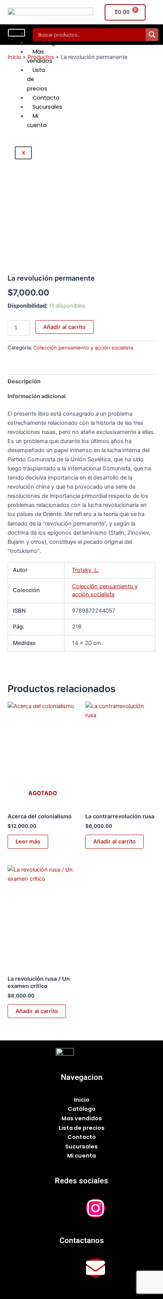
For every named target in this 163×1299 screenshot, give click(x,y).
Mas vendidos (39, 56)
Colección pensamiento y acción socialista (83, 348)
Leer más (28, 841)
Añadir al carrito (64, 327)
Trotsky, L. (85, 570)
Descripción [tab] (24, 381)
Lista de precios (82, 1128)
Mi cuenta (37, 120)
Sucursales (47, 107)
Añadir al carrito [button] (114, 841)
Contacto (46, 98)
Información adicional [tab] (37, 396)
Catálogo (46, 42)
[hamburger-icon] (16, 33)
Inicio (81, 1100)
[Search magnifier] (152, 34)
